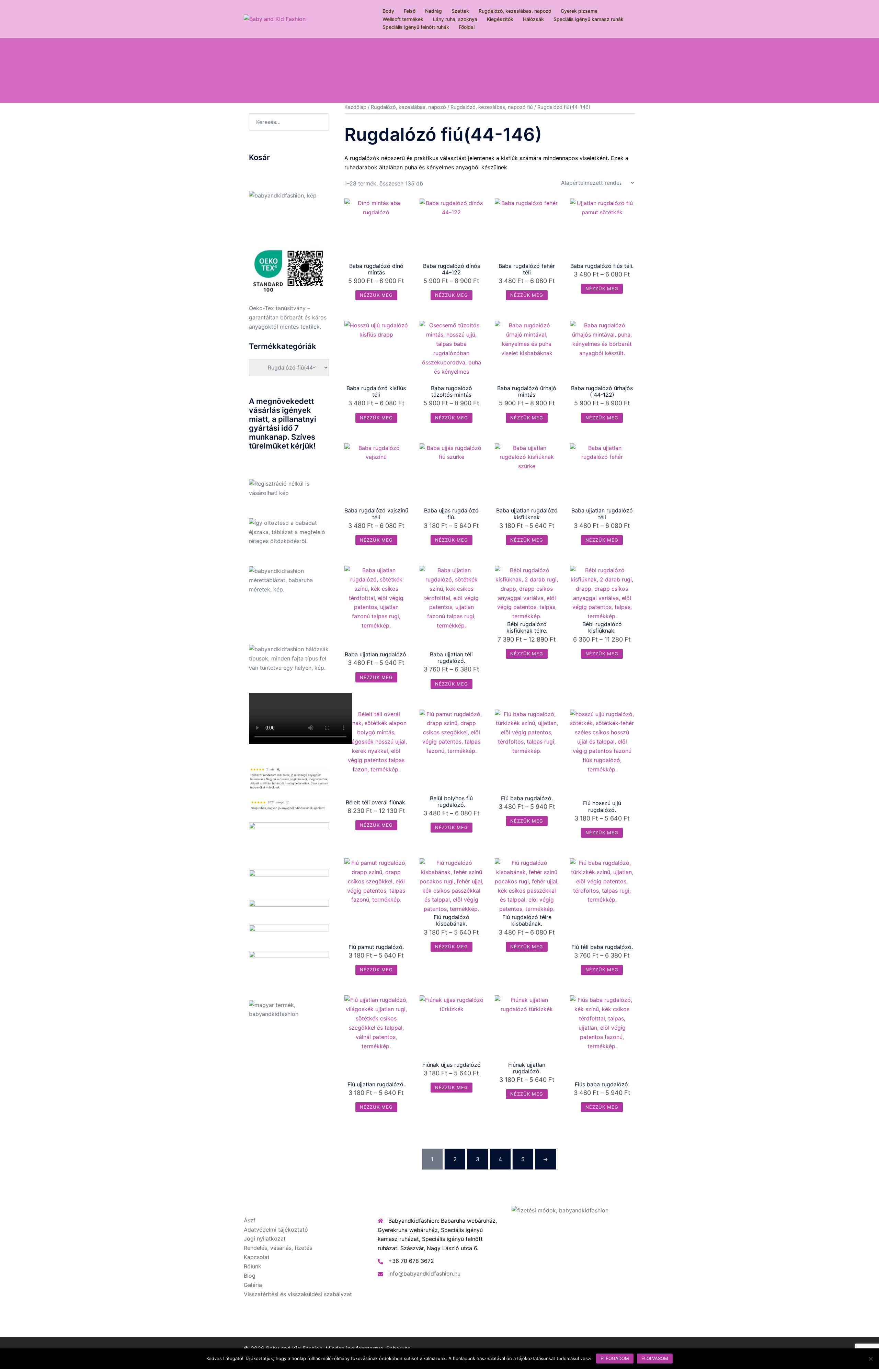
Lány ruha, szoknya (455, 19)
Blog (249, 1275)
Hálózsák (533, 19)
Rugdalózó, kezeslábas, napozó (515, 11)
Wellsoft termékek (403, 19)
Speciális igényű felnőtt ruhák (416, 27)
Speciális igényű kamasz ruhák (588, 19)
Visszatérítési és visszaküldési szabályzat (298, 1294)
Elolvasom (654, 1358)
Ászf (249, 1220)
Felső (409, 11)
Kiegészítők (500, 19)
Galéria (253, 1284)
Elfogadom (615, 1358)
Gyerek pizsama (579, 11)
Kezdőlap (355, 107)
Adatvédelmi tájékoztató (276, 1229)
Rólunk (252, 1266)
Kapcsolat (257, 1257)
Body (388, 11)
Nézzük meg (376, 295)
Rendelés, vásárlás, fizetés (278, 1247)
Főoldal (467, 27)
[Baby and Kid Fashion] (275, 18)
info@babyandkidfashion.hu (424, 1273)
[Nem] (870, 1358)
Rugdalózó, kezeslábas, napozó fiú (491, 107)
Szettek (460, 11)
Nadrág (433, 11)
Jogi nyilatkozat (265, 1238)
